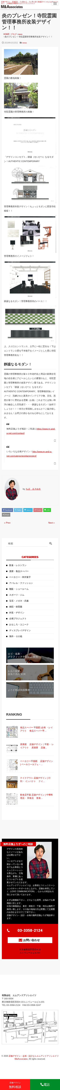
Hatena (29, 510)
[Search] (51, 544)
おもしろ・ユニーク (19, 624)
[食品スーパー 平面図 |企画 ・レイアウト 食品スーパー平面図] (12, 732)
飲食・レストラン (17, 565)
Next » (51, 522)
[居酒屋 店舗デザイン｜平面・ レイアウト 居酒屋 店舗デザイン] (12, 748)
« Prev (7, 522)
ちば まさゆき (33, 489)
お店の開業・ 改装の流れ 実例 (17, 672)
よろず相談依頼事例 (19, 690)
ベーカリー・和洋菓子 (20, 577)
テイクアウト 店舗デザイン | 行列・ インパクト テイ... (35, 779)
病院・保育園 (15, 606)
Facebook (8, 510)
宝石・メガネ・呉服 (19, 601)
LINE (48, 510)
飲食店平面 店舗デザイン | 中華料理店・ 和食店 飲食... (36, 796)
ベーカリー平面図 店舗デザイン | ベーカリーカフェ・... (36, 763)
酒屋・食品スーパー (19, 571)
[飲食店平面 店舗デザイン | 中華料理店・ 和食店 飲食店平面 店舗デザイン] (12, 799)
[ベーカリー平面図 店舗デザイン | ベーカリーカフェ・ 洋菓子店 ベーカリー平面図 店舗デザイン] (12, 765)
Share (6, 515)
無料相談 (15, 1085)
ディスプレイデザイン (20, 630)
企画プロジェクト (17, 618)
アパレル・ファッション (21, 583)
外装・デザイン (16, 612)
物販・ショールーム (19, 589)
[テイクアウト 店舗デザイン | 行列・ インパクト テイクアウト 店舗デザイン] (12, 782)
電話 (47, 1084)
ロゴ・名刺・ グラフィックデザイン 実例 (23, 655)
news (24, 43)
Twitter (18, 510)
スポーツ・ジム (16, 595)
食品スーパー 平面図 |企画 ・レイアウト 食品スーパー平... (36, 729)
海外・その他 (15, 636)
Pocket (38, 510)
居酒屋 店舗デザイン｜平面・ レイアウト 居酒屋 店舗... (37, 746)
